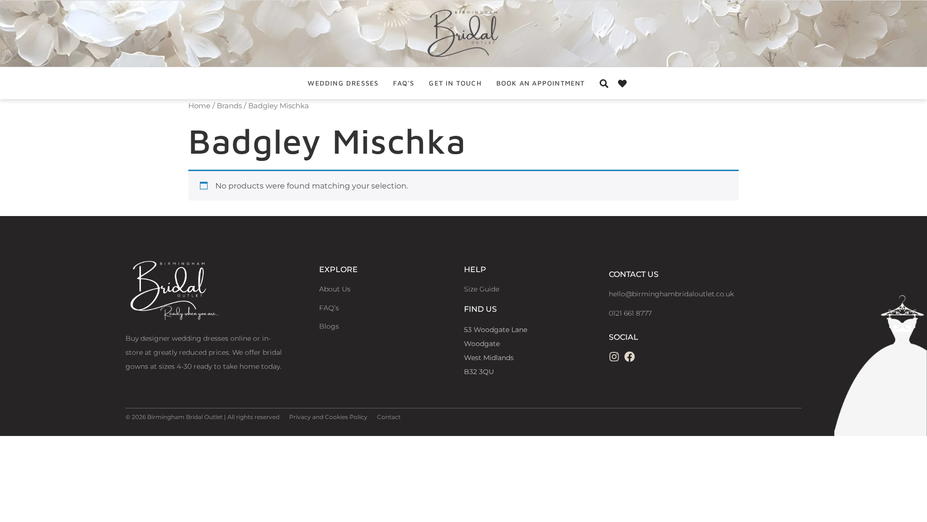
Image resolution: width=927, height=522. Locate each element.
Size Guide (481, 289)
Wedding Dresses (343, 83)
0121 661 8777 (630, 313)
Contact (389, 416)
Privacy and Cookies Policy (328, 416)
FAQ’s (403, 83)
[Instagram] (614, 356)
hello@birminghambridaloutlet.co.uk (671, 294)
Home (199, 106)
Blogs (329, 326)
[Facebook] (629, 356)
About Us (335, 289)
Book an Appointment (540, 83)
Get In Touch (455, 83)
